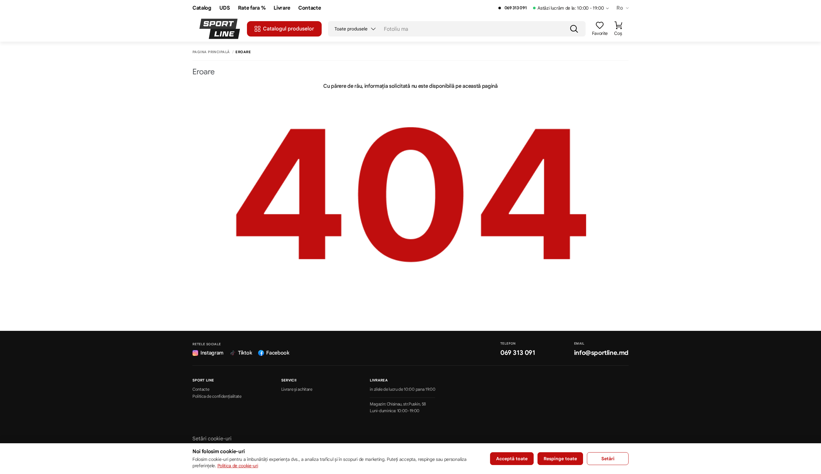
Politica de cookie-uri (237, 466)
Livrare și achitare (296, 389)
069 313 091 (515, 8)
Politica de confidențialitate (216, 396)
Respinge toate (560, 459)
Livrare (282, 8)
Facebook (277, 353)
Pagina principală (211, 52)
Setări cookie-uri (212, 439)
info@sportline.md (601, 353)
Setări (607, 459)
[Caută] (574, 29)
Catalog (201, 8)
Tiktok (245, 353)
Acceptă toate (512, 459)
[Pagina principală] (220, 29)
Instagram (212, 353)
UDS (224, 8)
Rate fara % (252, 8)
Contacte (309, 8)
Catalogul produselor (288, 29)
